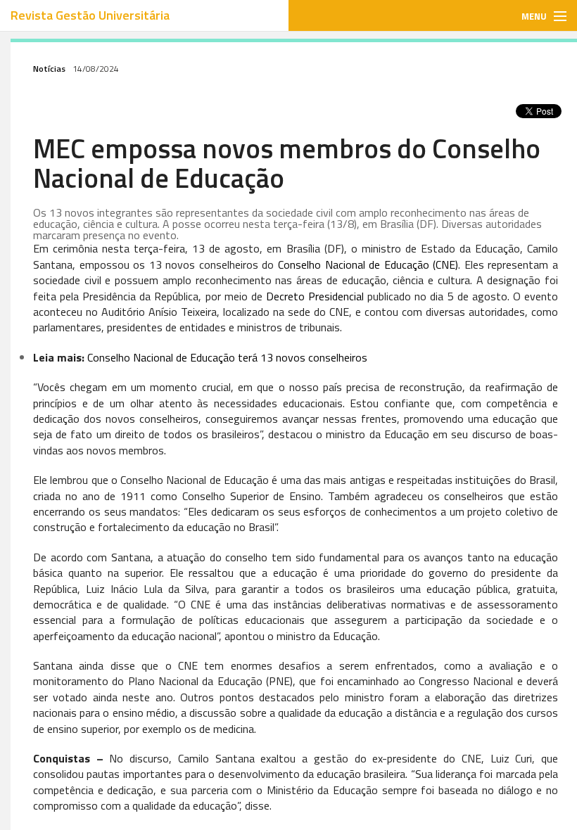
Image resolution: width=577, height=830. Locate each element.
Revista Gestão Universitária (90, 15)
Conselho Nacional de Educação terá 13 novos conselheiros (227, 357)
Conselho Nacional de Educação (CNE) (368, 264)
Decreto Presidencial (315, 296)
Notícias (49, 68)
